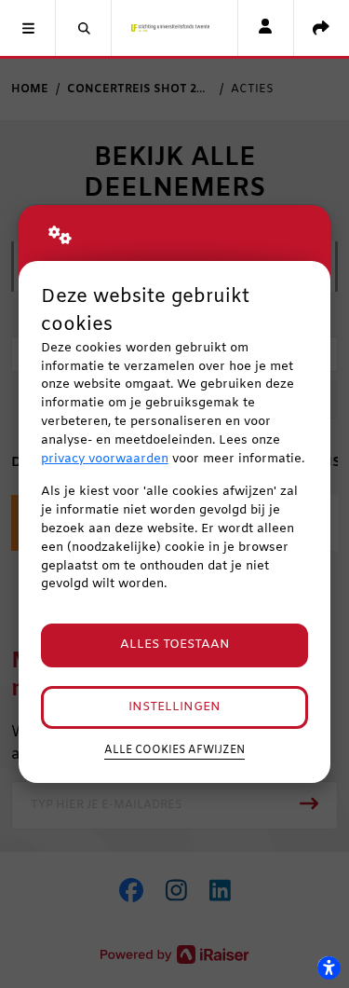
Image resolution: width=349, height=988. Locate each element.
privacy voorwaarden (104, 459)
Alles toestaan (175, 644)
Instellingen (174, 707)
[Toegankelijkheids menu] (328, 967)
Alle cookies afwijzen (174, 750)
